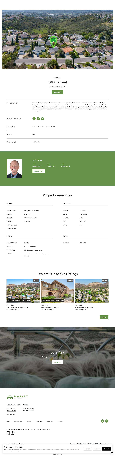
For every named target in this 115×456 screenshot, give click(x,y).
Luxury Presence (19, 444)
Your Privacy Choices (57, 454)
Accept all (106, 449)
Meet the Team (18, 422)
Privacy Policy (104, 444)
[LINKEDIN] (106, 421)
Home (8, 422)
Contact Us (59, 422)
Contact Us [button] (57, 362)
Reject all (88, 449)
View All (104, 317)
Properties (28, 422)
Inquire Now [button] (57, 92)
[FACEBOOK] (102, 421)
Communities (39, 422)
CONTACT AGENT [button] (38, 171)
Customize (97, 449)
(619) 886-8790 (51, 166)
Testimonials (49, 422)
